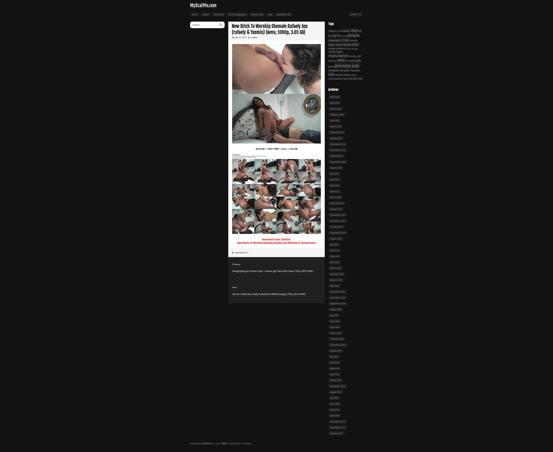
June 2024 (334, 179)
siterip (346, 70)
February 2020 (336, 339)
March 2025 (335, 126)
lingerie (339, 51)
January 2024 (336, 209)
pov (359, 60)
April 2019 (334, 374)
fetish (347, 45)
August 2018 (336, 392)
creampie (334, 40)
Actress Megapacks (237, 14)
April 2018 (334, 415)
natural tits (332, 61)
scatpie (253, 37)
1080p (331, 31)
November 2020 (337, 297)
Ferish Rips (219, 14)
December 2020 (337, 291)
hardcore (340, 48)
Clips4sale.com (284, 14)
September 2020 (337, 303)
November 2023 (337, 221)
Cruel (345, 40)
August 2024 (336, 167)
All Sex (337, 31)
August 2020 (336, 309)
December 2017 (337, 421)
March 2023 (335, 268)
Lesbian (332, 51)
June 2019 (334, 362)
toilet (350, 78)
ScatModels (333, 70)
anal (354, 30)
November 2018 (337, 386)
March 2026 (335, 108)
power (331, 66)
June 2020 (334, 321)
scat (355, 66)
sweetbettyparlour (335, 79)
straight (347, 75)
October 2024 (336, 156)
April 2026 (334, 102)
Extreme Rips (257, 14)
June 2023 (334, 250)
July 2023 (334, 244)
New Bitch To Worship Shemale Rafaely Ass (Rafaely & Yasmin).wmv (276, 242)
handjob (332, 48)
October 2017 (336, 433)
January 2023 (336, 280)
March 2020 (335, 333)
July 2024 (334, 173)
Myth (224, 443)
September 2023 (337, 232)
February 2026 (336, 114)
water (360, 78)
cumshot (353, 40)
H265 (355, 45)
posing (353, 60)
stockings (339, 75)
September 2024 (337, 162)
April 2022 (334, 285)
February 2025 (336, 132)
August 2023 (336, 238)
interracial (350, 49)
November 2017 (337, 427)
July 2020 (334, 315)
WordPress (207, 443)
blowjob (353, 35)
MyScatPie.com (203, 5)
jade (356, 49)
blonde (344, 36)
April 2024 (334, 191)
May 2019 (334, 368)
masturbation (338, 56)
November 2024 (337, 150)
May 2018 (334, 409)
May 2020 (334, 327)
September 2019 (337, 344)
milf (359, 56)
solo (331, 74)
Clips (270, 14)
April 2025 (334, 120)
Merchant (353, 56)
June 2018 (334, 403)
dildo (331, 44)
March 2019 (335, 380)
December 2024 (337, 144)
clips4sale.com (241, 252)
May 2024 (334, 185)
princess (343, 66)
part (347, 61)
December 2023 (337, 215)
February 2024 (336, 203)
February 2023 (336, 274)
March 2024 (335, 197)
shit (341, 70)
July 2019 (334, 356)
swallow (353, 75)
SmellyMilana (355, 70)
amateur (345, 30)
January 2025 (336, 138)
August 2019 (336, 350)
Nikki (341, 60)
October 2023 (336, 226)
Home (195, 14)
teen (345, 78)
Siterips (205, 14)
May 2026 (334, 97)
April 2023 (334, 262)
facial (338, 45)
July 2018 (334, 398)
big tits (336, 35)
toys (355, 78)
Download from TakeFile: (276, 239)
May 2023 (334, 256)
